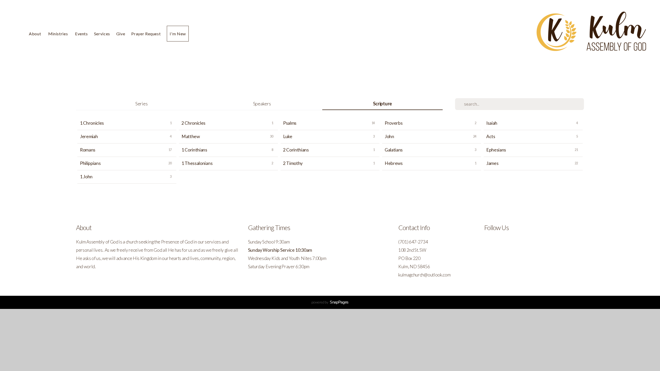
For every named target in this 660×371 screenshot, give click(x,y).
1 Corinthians (194, 150)
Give (120, 33)
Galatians (394, 150)
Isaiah (491, 123)
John (389, 136)
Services (102, 33)
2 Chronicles (193, 123)
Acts (490, 136)
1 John (86, 176)
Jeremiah (89, 136)
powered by (330, 302)
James (492, 163)
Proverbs (393, 123)
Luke (287, 136)
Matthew (191, 136)
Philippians (90, 163)
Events (81, 33)
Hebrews (394, 163)
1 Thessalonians (197, 163)
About (35, 33)
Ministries (58, 33)
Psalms (289, 123)
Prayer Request (146, 33)
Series (141, 103)
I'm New (178, 33)
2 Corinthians (296, 150)
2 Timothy (293, 163)
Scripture (382, 103)
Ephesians (496, 150)
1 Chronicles (92, 123)
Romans (87, 150)
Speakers (262, 103)
